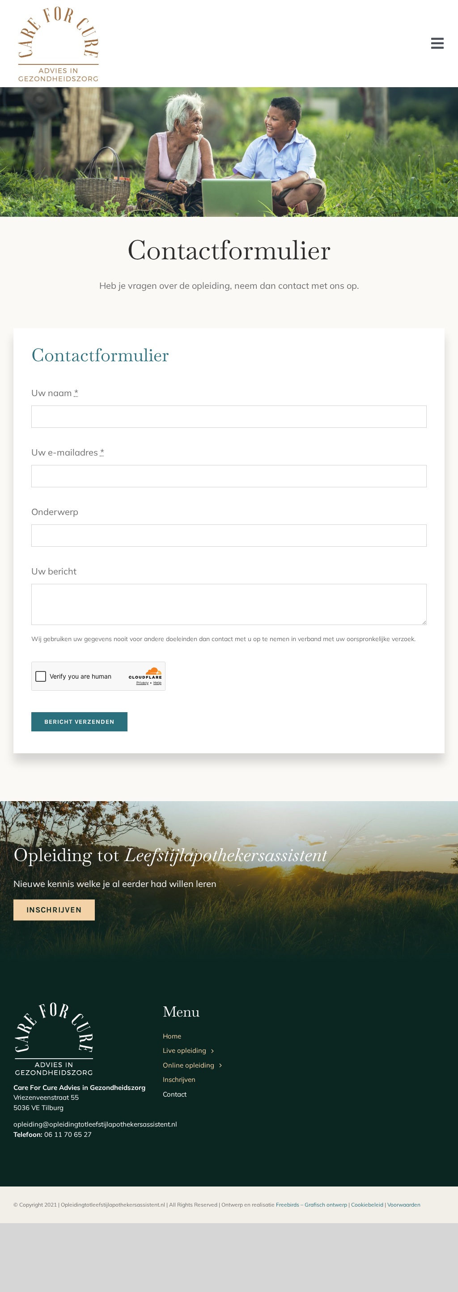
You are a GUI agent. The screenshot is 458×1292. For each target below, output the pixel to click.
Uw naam (54, 392)
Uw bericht (53, 571)
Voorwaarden (403, 1204)
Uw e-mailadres (67, 452)
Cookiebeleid (367, 1204)
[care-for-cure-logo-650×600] (58, 6)
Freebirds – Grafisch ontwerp (311, 1204)
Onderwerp (54, 511)
